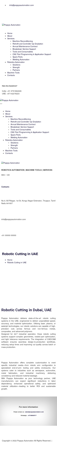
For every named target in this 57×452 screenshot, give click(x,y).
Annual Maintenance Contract (25, 46)
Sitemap (5, 443)
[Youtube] (18, 15)
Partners (16, 70)
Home (9, 33)
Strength (16, 67)
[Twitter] (31, 244)
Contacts (11, 75)
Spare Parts (18, 56)
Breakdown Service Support (24, 49)
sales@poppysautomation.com (34, 412)
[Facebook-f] (5, 15)
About (9, 36)
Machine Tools (13, 72)
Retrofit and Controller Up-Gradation (28, 43)
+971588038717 (32, 415)
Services (10, 38)
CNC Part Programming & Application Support (32, 54)
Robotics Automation (16, 62)
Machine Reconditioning (23, 41)
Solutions (16, 64)
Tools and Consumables (23, 51)
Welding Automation (21, 59)
